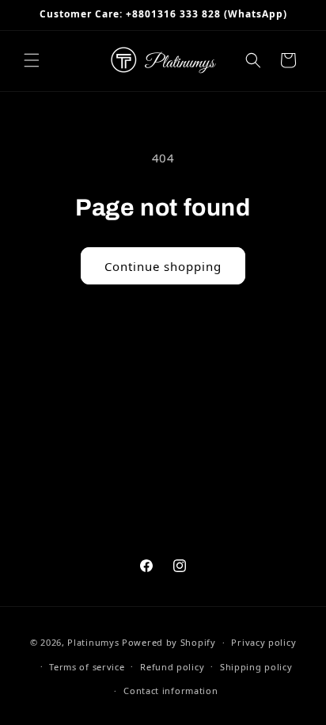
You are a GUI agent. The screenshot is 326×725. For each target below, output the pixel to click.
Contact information (170, 690)
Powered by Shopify (169, 642)
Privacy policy (263, 642)
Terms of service (86, 667)
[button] (31, 60)
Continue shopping (163, 266)
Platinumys (93, 642)
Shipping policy (256, 667)
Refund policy (172, 667)
